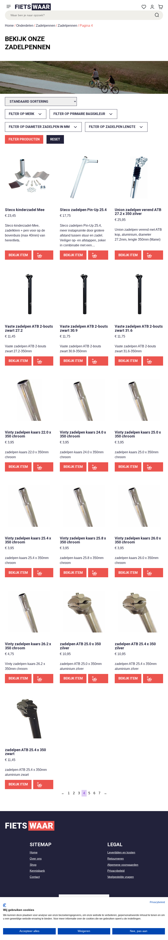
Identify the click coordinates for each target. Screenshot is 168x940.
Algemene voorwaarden (122, 864)
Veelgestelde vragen (120, 876)
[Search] (156, 15)
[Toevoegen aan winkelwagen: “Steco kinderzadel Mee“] (43, 255)
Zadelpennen (45, 25)
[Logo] (33, 6)
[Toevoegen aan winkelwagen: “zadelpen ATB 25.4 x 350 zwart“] (43, 784)
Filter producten (24, 139)
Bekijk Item (18, 255)
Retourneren (115, 858)
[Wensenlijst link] (143, 6)
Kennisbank (37, 870)
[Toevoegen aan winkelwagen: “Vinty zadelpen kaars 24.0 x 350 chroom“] (98, 467)
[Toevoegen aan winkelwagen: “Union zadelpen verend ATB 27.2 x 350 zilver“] (153, 255)
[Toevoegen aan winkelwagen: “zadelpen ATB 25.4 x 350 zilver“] (153, 678)
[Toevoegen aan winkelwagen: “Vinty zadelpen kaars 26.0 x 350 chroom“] (153, 572)
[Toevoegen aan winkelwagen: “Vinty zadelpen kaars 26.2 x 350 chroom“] (43, 678)
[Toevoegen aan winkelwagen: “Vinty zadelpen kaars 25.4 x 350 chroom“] (43, 572)
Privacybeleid (116, 870)
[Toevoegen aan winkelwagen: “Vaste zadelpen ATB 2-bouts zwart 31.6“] (153, 361)
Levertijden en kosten (121, 852)
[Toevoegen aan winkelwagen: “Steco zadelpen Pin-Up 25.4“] (98, 255)
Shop (33, 864)
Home (9, 25)
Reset (55, 139)
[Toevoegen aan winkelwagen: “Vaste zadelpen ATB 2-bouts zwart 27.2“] (43, 361)
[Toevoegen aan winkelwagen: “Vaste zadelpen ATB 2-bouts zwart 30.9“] (98, 361)
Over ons (36, 858)
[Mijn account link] (152, 6)
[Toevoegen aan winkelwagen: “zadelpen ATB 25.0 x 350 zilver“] (98, 678)
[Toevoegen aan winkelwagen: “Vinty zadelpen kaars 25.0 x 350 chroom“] (153, 467)
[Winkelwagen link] (160, 6)
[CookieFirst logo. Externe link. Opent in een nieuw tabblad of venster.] (4, 905)
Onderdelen (24, 25)
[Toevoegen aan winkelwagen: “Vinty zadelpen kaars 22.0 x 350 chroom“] (43, 467)
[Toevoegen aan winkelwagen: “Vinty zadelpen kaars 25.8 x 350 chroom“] (98, 572)
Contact (35, 876)
